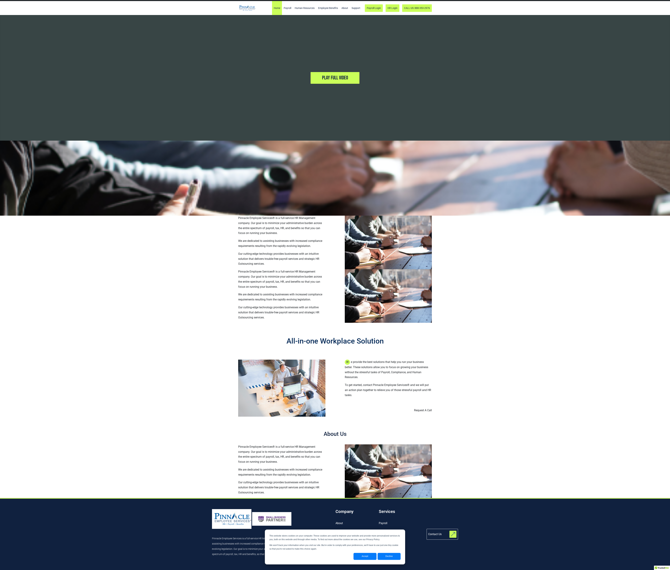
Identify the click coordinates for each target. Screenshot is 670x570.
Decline (389, 556)
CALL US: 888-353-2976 (417, 8)
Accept (365, 556)
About (339, 523)
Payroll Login (374, 8)
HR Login (392, 8)
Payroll (383, 523)
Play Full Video (335, 78)
